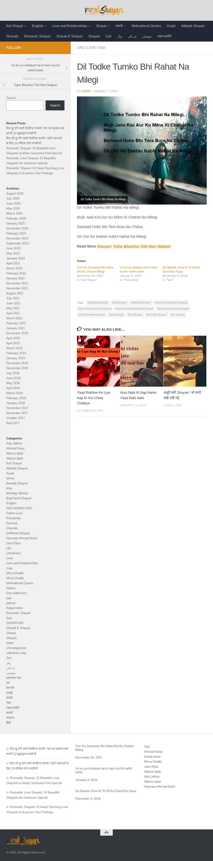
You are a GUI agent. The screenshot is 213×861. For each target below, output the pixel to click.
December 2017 (17, 408)
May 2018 (13, 383)
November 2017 (17, 413)
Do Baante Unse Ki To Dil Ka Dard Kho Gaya (105, 791)
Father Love (14, 513)
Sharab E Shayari (69, 36)
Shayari (94, 36)
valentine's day (16, 653)
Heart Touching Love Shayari (94, 308)
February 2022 (16, 273)
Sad (102, 47)
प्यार (8, 702)
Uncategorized (16, 648)
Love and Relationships (69, 26)
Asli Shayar (14, 26)
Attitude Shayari (193, 26)
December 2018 (17, 363)
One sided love (16, 593)
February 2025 (16, 218)
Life (80, 47)
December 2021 (17, 283)
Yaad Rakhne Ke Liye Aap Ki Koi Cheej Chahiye (93, 398)
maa (9, 568)
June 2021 (13, 303)
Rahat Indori (14, 608)
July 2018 (12, 373)
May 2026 (13, 208)
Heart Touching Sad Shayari (173, 308)
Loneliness (13, 553)
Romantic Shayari (37, 36)
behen (10, 478)
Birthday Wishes (17, 493)
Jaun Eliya (13, 543)
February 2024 (16, 233)
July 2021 (12, 298)
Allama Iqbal (14, 453)
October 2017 (15, 418)
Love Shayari (116, 314)
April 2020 (13, 338)
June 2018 (13, 378)
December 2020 (17, 333)
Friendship (13, 518)
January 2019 (15, 358)
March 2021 (14, 318)
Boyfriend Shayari (98, 302)
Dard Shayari (119, 302)
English (37, 26)
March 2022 (14, 268)
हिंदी (8, 722)
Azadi (171, 26)
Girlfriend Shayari (141, 302)
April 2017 (13, 423)
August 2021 (14, 293)
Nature (10, 588)
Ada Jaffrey (14, 443)
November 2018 (17, 368)
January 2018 (15, 403)
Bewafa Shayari (17, 483)
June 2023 (13, 248)
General (11, 523)
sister (10, 643)
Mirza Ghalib (15, 573)
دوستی (147, 36)
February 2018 (16, 398)
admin (86, 91)
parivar (11, 603)
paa (8, 598)
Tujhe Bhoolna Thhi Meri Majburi (142, 246)
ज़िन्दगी (10, 688)
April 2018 (13, 388)
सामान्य (10, 717)
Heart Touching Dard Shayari (171, 302)
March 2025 (14, 213)
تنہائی (132, 36)
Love (91, 47)
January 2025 (15, 223)
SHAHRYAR (15, 623)
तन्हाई (9, 692)
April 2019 (13, 343)
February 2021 (16, 323)
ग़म (8, 683)
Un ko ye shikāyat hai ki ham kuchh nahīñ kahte (103, 770)
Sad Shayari (178, 314)
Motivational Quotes (146, 26)
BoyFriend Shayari (18, 498)
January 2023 (15, 258)
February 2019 (16, 353)
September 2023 (17, 243)
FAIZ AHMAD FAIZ (19, 508)
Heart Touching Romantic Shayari (134, 308)
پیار (119, 36)
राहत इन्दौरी (164, 36)
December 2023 (17, 238)
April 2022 (13, 263)
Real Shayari (135, 314)
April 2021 (13, 313)
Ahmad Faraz (15, 448)
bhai (9, 488)
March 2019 (14, 348)
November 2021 (17, 288)
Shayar (101, 26)
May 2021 (13, 308)
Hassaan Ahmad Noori (21, 538)
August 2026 (14, 193)
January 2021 (15, 328)
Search (11, 98)
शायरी (119, 26)
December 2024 (17, 228)
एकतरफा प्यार (13, 678)
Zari (108, 36)
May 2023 (13, 253)
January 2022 (15, 278)
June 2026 (13, 203)
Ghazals (12, 36)
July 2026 (12, 198)
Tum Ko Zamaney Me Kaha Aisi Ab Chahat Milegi (104, 747)
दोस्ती (9, 697)
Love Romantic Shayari (91, 314)
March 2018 (14, 393)
